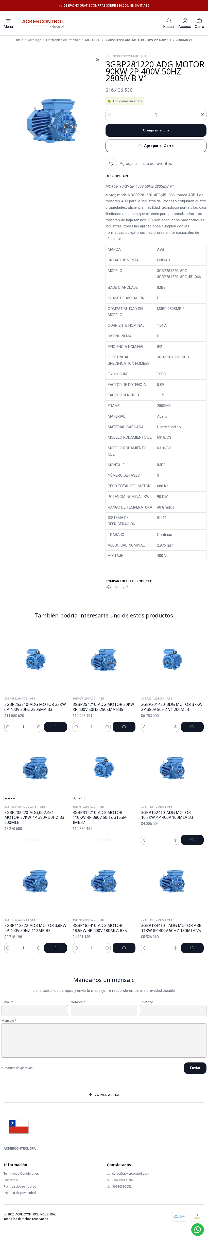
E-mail (7, 1002)
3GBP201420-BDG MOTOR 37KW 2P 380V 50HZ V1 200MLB (172, 707)
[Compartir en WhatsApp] (109, 587)
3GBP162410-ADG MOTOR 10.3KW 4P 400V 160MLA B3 (167, 815)
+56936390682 (123, 1180)
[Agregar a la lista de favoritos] (64, 661)
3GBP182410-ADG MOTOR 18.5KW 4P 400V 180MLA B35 (100, 928)
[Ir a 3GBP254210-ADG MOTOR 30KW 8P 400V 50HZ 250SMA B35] (104, 661)
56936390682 (122, 1186)
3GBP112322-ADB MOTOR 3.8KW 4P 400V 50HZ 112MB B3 (35, 928)
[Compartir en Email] (117, 587)
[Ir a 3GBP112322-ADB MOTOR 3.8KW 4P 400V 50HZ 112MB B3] (36, 882)
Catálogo (34, 40)
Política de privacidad (20, 1193)
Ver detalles (35, 840)
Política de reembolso (20, 1186)
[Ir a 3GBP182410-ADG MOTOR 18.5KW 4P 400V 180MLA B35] (104, 882)
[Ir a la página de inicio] (44, 23)
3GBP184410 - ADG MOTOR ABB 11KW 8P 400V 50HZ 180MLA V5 (171, 928)
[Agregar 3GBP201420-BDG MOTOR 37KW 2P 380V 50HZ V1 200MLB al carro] (192, 727)
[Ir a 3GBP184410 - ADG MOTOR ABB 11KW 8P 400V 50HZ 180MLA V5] (172, 882)
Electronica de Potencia (63, 40)
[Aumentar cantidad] (202, 115)
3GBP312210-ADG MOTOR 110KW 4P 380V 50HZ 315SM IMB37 (100, 817)
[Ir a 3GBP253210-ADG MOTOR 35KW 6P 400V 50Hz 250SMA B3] (36, 661)
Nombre (78, 1002)
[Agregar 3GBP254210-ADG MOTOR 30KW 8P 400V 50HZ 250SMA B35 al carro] (124, 727)
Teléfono (146, 1002)
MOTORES (92, 40)
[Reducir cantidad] (110, 115)
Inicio (19, 40)
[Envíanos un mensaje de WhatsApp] (197, 1229)
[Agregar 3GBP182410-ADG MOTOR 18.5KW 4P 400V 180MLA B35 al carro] (124, 948)
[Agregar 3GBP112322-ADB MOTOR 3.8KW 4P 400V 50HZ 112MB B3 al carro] (55, 948)
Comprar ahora (156, 130)
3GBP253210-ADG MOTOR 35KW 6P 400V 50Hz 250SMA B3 (35, 707)
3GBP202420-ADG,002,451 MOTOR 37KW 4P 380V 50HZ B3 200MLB (34, 817)
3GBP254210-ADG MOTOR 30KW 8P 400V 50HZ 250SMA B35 (103, 707)
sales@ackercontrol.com (130, 1173)
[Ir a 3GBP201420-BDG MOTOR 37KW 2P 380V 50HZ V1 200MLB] (172, 661)
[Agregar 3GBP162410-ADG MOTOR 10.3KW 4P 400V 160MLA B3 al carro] (192, 840)
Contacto (11, 1180)
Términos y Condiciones (21, 1173)
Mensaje (9, 1020)
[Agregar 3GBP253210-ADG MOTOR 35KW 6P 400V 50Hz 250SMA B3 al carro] (55, 727)
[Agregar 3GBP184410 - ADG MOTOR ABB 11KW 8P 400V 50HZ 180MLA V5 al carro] (192, 948)
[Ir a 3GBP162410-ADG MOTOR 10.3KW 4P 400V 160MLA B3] (172, 769)
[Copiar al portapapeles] (125, 587)
